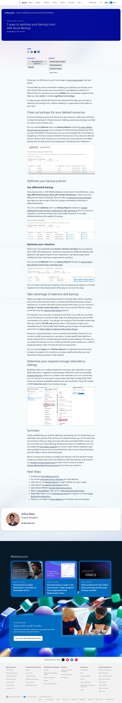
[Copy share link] (28, 52)
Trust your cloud (10, 682)
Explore (30, 2)
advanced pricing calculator (80, 197)
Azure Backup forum (60, 493)
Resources (71, 2)
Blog (81, 673)
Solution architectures (49, 677)
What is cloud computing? (105, 670)
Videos (82, 689)
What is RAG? (102, 691)
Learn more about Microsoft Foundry (28, 638)
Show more (53, 72)
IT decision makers (55, 68)
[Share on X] (35, 52)
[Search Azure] (100, 2)
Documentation (84, 670)
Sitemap (40, 699)
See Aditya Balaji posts (28, 523)
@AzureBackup (56, 499)
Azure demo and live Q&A (50, 683)
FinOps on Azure (30, 682)
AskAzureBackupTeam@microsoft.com (43, 465)
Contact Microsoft (49, 699)
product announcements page (43, 462)
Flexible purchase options (32, 679)
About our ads (99, 699)
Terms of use (65, 699)
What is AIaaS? (102, 682)
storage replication (35, 375)
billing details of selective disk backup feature (59, 329)
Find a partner (64, 677)
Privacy (58, 699)
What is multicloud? (103, 673)
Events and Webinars (85, 682)
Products (37, 2)
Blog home (10, 13)
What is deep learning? (104, 679)
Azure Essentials (10, 685)
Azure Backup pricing (50, 476)
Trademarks (74, 699)
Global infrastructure (11, 676)
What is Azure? (9, 670)
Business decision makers (57, 61)
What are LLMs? (103, 685)
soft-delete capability (48, 447)
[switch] (110, 3)
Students (82, 679)
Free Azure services (30, 676)
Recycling (90, 699)
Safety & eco (82, 699)
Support (46, 680)
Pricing (55, 2)
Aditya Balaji (11, 31)
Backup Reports (52, 482)
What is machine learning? (105, 676)
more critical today (75, 80)
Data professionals (55, 65)
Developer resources (85, 676)
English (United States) (14, 696)
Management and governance (37, 62)
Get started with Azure (11, 673)
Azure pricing (29, 673)
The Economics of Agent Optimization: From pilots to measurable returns (24, 587)
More (79, 2)
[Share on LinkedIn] (38, 52)
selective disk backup (53, 310)
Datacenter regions (11, 679)
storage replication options (60, 488)
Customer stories (10, 688)
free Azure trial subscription (72, 491)
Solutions (46, 2)
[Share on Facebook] (31, 52)
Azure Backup (43, 491)
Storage (31, 67)
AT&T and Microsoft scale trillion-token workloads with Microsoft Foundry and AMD (95, 588)
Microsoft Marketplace (66, 674)
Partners (62, 2)
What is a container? (104, 688)
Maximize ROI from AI (31, 685)
